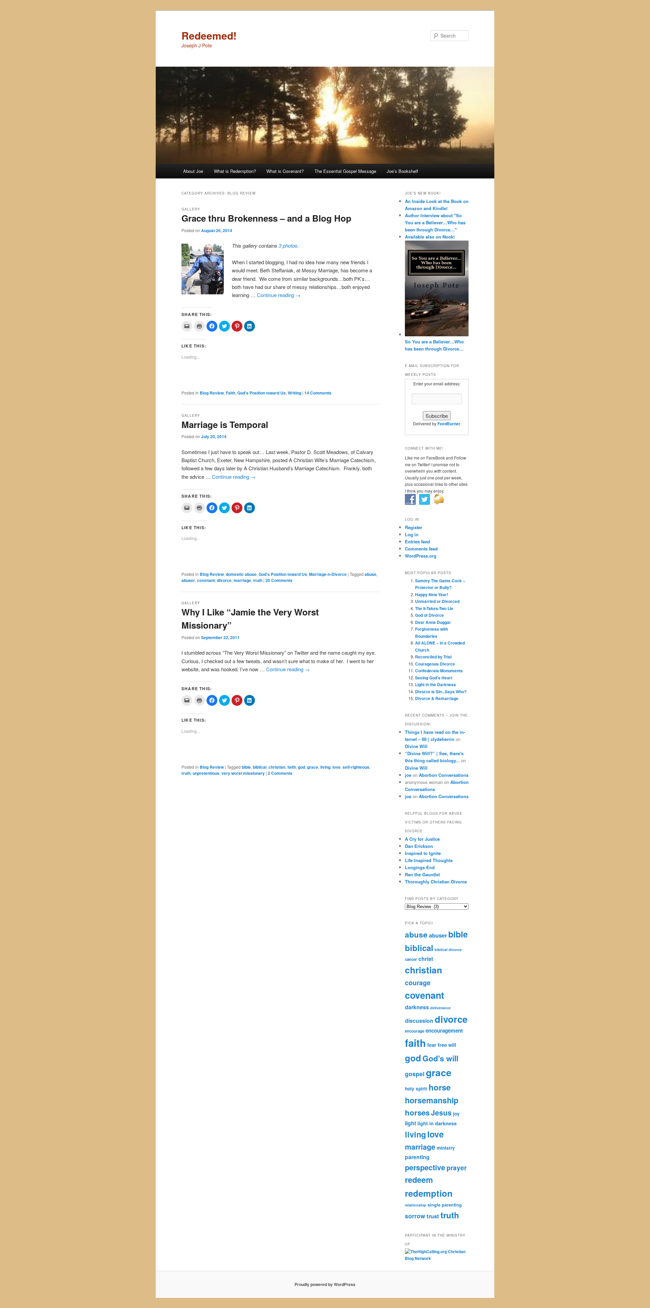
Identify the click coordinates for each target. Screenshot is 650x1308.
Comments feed (421, 548)
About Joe (193, 171)
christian (276, 767)
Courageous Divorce (435, 664)
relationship (415, 1205)
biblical (259, 767)
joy (456, 1113)
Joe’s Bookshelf (402, 171)
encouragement (444, 1030)
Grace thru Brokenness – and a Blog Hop (266, 218)
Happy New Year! (431, 594)
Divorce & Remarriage (436, 698)
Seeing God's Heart (433, 678)
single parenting (445, 1205)
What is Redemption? (235, 171)
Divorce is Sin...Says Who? (441, 692)
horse (440, 1087)
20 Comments (278, 580)
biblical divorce (448, 949)
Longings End (420, 867)
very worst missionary (243, 773)
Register (413, 527)
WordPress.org (420, 555)
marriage (242, 580)
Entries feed (417, 541)
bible (246, 767)
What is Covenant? (285, 171)
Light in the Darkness (435, 684)
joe (408, 775)
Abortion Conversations (444, 775)
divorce (224, 580)
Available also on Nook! (430, 236)
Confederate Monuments (439, 671)
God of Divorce (429, 615)
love (336, 767)
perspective (425, 1167)
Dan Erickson (419, 846)
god (301, 767)
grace (312, 767)
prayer (457, 1167)
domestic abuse (241, 574)
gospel (415, 1073)
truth (257, 580)
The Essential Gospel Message (345, 171)
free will (447, 1044)
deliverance (440, 1007)
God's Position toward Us (261, 393)
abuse (370, 574)
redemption (429, 1193)
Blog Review (212, 393)
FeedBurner (448, 424)
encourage (414, 1031)
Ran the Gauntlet (422, 874)
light (410, 1123)
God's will (440, 1058)
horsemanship (431, 1100)
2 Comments (280, 773)
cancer (411, 959)
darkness (417, 1007)
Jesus (441, 1112)
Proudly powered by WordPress (325, 1284)
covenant (206, 580)
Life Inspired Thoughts (429, 860)
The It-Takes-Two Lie (434, 608)
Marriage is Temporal (224, 424)
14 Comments (317, 393)
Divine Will (416, 746)
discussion (419, 1020)
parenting (417, 1157)
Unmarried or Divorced (437, 601)
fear (431, 1044)
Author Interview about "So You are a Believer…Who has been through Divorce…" (435, 222)
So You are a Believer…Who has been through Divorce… (434, 345)
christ (425, 959)
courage (418, 982)
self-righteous (356, 767)
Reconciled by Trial (433, 657)
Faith (230, 393)
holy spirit (416, 1088)
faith (291, 767)
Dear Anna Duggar (433, 622)
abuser (188, 580)
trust (433, 1216)
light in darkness (437, 1123)
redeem (419, 1179)
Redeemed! (209, 35)
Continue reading (279, 294)
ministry (446, 1148)
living (325, 767)
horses (417, 1112)
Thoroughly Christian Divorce (436, 881)
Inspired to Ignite (423, 853)
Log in (411, 534)
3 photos (288, 245)
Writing (294, 393)
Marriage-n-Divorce (328, 574)
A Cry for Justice (422, 839)
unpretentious (206, 773)
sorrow (415, 1216)
